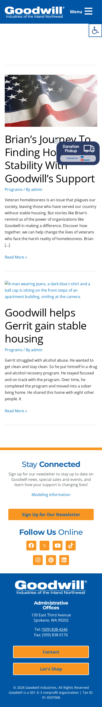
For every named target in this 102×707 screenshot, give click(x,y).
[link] (95, 30)
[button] (81, 11)
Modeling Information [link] (51, 494)
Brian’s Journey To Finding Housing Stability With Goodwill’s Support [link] (50, 158)
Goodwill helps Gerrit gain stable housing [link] (46, 325)
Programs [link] (14, 189)
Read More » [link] (16, 257)
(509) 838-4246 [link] (55, 629)
